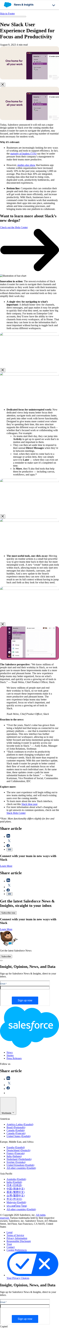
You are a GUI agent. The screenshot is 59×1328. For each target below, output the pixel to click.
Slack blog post (29, 804)
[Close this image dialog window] (2, 85)
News (10, 1052)
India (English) (14, 1182)
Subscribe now (8, 913)
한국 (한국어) (14, 1199)
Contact (11, 1247)
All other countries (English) (21, 1168)
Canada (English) (16, 1130)
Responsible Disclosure (19, 1241)
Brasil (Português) (16, 1127)
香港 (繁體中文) (16, 1192)
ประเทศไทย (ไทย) (17, 1206)
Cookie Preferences (17, 1250)
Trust (9, 1244)
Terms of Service (15, 1235)
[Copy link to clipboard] (9, 849)
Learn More (6, 866)
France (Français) (16, 1153)
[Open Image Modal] (29, 78)
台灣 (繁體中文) (16, 1195)
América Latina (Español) (20, 1124)
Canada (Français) (16, 1133)
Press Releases (14, 1058)
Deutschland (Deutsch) (18, 1150)
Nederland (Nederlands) (19, 1159)
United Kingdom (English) (20, 1165)
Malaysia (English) (16, 1202)
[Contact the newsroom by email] (8, 1093)
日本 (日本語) (14, 1185)
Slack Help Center (16, 813)
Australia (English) (16, 1179)
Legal (9, 1232)
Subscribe (6, 956)
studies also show (26, 165)
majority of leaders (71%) (23, 153)
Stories (10, 1055)
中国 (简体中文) (16, 1188)
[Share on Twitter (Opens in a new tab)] (9, 842)
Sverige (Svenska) (16, 1162)
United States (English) (18, 1136)
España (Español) (16, 1147)
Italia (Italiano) (14, 1156)
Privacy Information (17, 1238)
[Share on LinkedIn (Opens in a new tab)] (8, 836)
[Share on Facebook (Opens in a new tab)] (8, 846)
